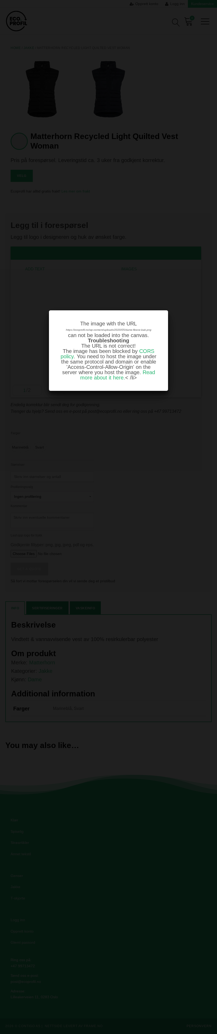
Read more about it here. (117, 375)
